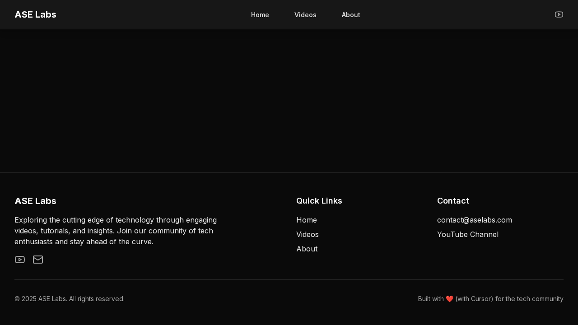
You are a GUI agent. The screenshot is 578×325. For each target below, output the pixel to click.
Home (260, 15)
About (351, 15)
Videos (305, 15)
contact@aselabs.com (474, 219)
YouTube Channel (468, 234)
